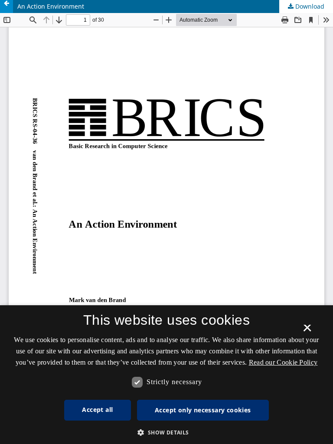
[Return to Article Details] (6, 6)
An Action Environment (50, 6)
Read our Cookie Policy (283, 362)
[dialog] (166, 374)
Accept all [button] (97, 409)
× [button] (307, 331)
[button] (166, 432)
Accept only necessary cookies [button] (203, 410)
